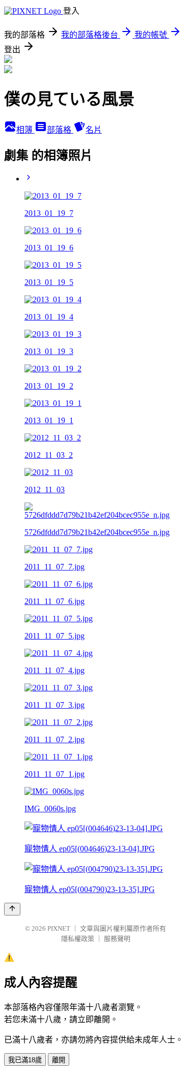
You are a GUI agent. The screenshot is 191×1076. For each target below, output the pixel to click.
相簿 (25, 129)
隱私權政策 (77, 938)
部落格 (60, 129)
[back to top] (12, 909)
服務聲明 (117, 938)
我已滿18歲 (25, 1060)
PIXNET (58, 928)
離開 (58, 1060)
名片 (94, 129)
